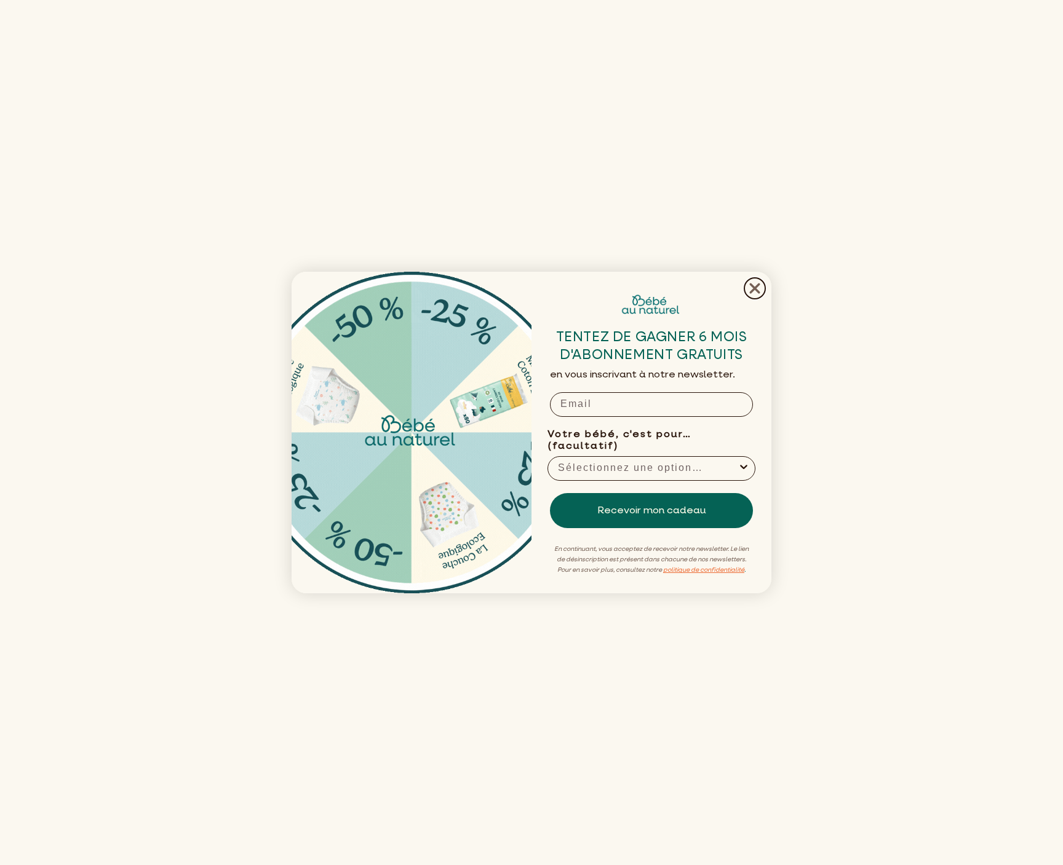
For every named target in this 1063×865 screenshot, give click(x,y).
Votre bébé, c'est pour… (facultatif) (619, 440)
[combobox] (648, 468)
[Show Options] (744, 468)
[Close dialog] (754, 288)
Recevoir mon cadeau (651, 511)
